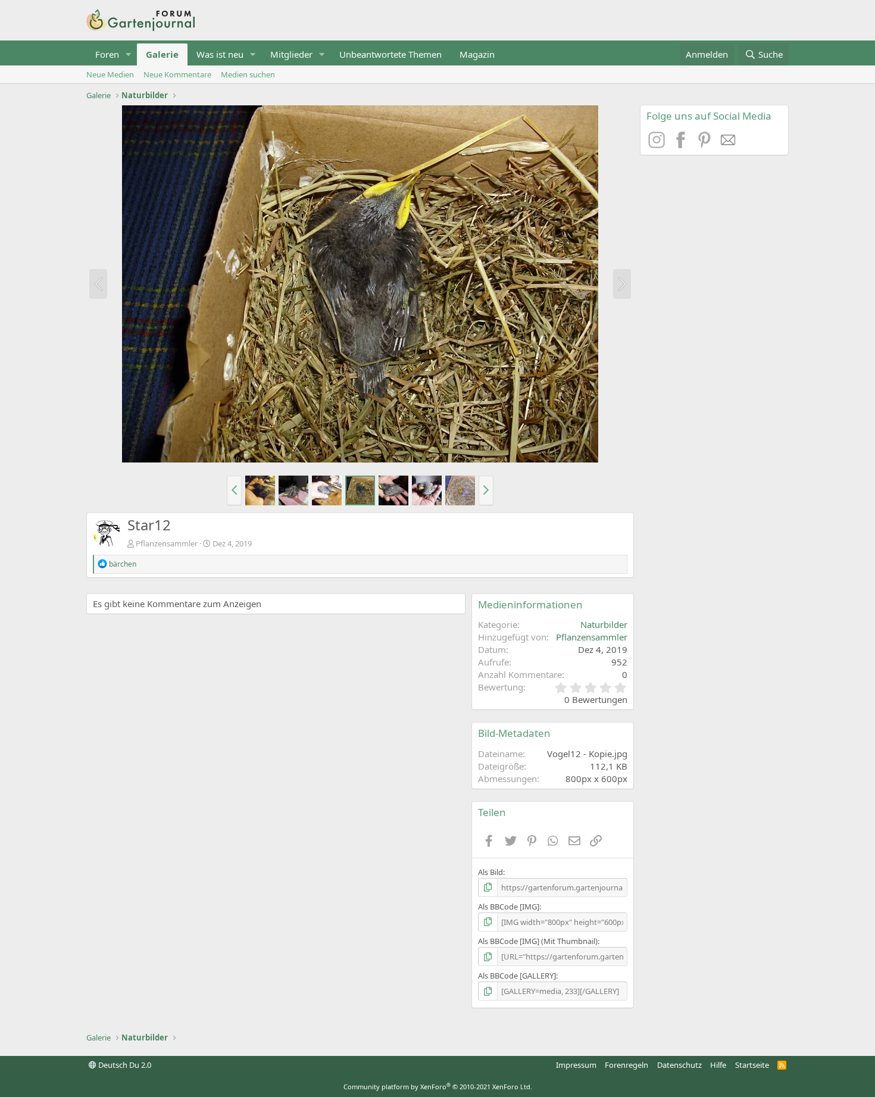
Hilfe (718, 1065)
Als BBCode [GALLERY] (517, 975)
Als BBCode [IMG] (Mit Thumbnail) (538, 941)
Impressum (576, 1065)
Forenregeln (626, 1065)
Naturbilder (603, 624)
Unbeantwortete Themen (390, 54)
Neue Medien (110, 74)
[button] (128, 54)
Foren (107, 54)
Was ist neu (219, 54)
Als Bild (490, 872)
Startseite (752, 1065)
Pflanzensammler (167, 543)
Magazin (477, 54)
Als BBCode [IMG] (508, 906)
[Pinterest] (706, 145)
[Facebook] (682, 145)
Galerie (162, 54)
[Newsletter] (728, 145)
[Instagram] (658, 145)
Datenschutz (679, 1065)
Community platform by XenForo (437, 1086)
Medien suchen (248, 74)
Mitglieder (291, 54)
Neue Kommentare (177, 74)
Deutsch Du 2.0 (123, 1065)
